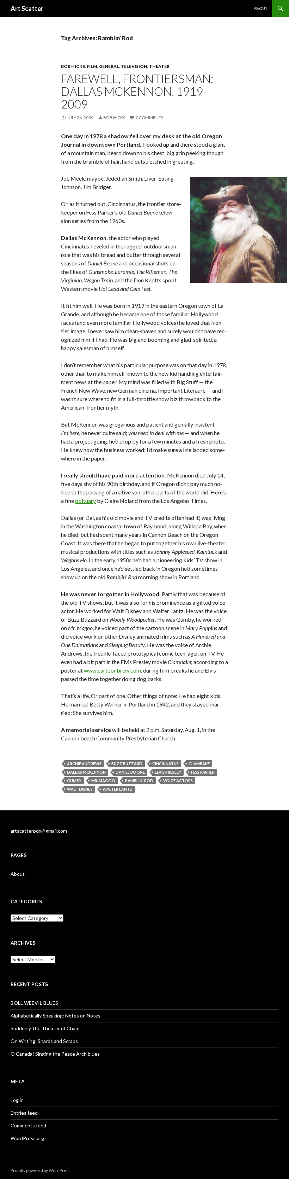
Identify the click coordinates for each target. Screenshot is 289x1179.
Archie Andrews (84, 763)
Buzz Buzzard (126, 763)
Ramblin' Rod (139, 780)
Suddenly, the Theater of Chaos (46, 1028)
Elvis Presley (168, 772)
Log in (17, 1100)
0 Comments (149, 117)
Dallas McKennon (86, 772)
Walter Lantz (118, 789)
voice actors (178, 780)
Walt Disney (80, 789)
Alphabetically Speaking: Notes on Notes (55, 1016)
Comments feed (28, 1125)
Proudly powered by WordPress (40, 1170)
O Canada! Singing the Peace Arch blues (55, 1054)
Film (92, 66)
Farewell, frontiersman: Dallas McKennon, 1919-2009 (137, 91)
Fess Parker (203, 772)
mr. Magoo (103, 780)
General (109, 66)
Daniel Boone (130, 772)
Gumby (74, 780)
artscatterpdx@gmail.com (39, 831)
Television (134, 66)
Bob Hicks (73, 66)
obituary (85, 500)
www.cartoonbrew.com (112, 670)
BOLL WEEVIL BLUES (34, 1003)
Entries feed (24, 1113)
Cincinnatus (165, 763)
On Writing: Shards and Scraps (44, 1041)
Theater (159, 66)
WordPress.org (27, 1138)
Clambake (199, 763)
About (261, 8)
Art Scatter (27, 8)
